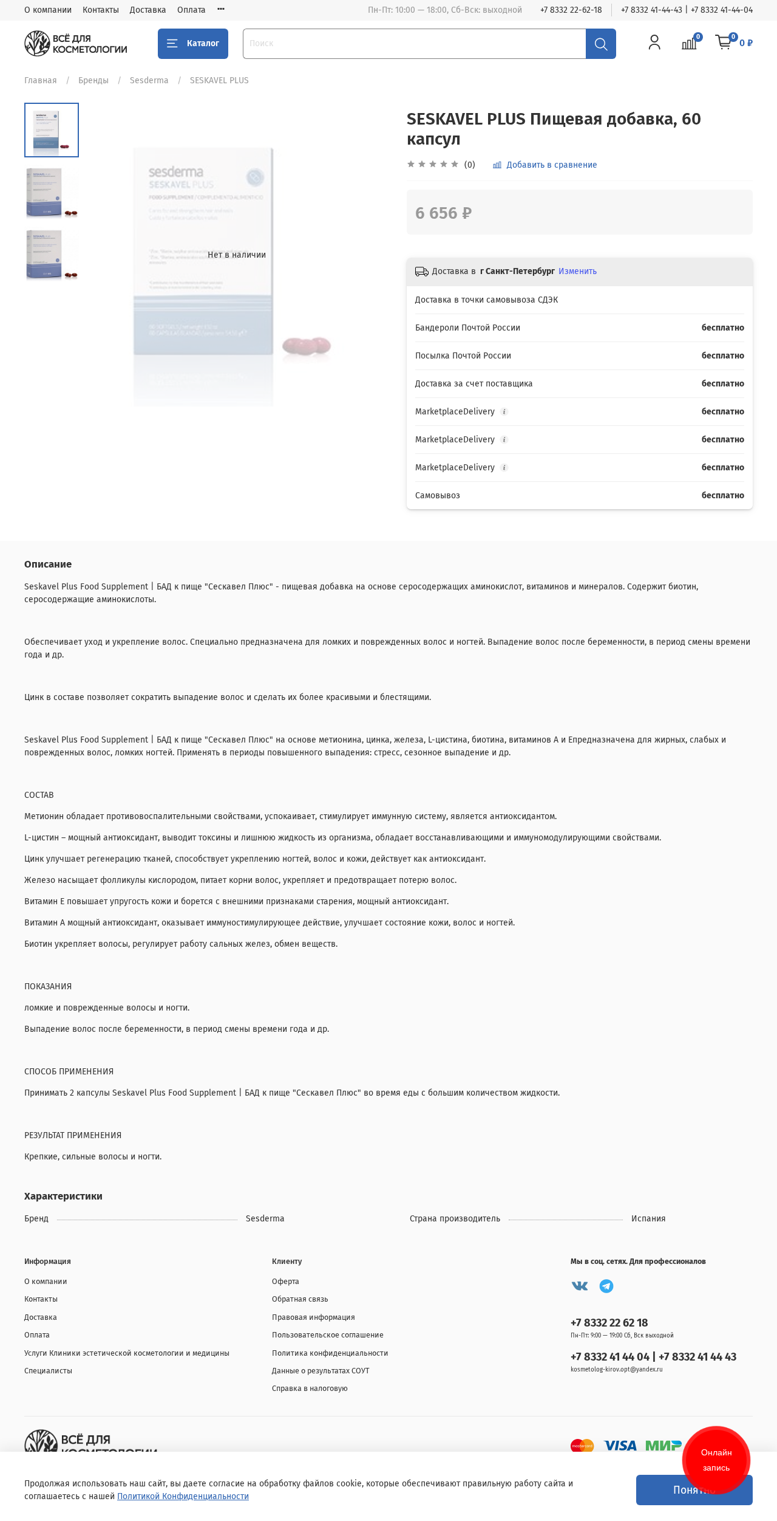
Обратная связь (300, 1298)
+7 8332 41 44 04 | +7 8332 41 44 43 (653, 1357)
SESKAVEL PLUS (219, 80)
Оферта (285, 1281)
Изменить (577, 271)
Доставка (148, 10)
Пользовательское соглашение (328, 1334)
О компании (48, 10)
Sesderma (149, 80)
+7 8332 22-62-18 (571, 10)
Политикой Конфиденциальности (183, 1496)
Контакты (101, 10)
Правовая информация (313, 1317)
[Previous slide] (106, 254)
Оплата (191, 10)
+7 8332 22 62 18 (609, 1323)
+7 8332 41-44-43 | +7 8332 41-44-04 (687, 10)
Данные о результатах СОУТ (321, 1370)
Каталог (203, 43)
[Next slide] (367, 254)
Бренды (93, 80)
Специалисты (48, 1370)
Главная (40, 80)
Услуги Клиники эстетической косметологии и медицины (126, 1353)
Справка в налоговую (310, 1388)
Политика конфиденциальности (330, 1353)
